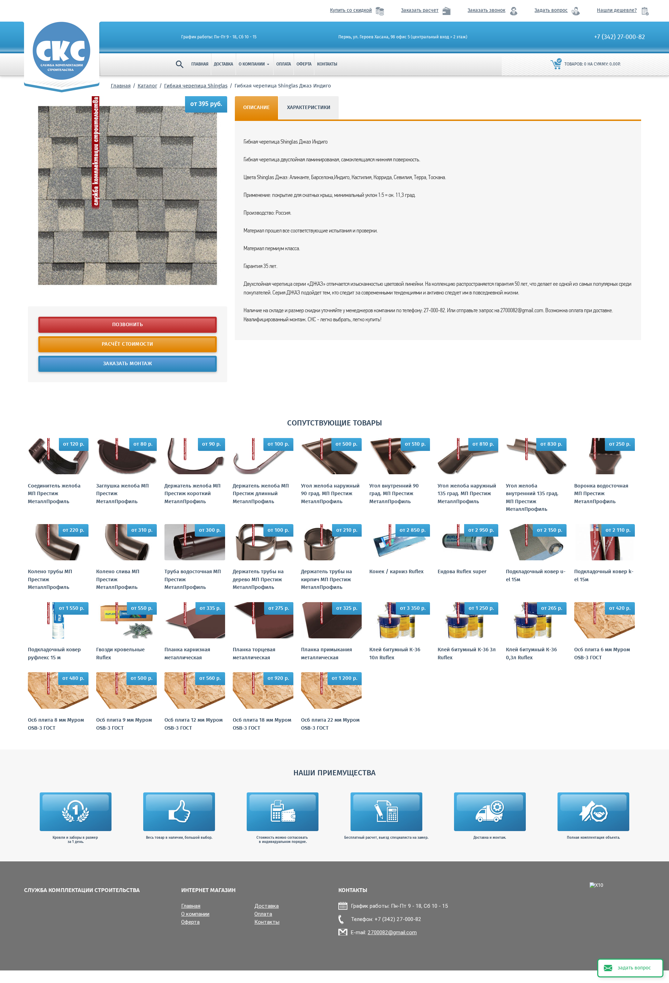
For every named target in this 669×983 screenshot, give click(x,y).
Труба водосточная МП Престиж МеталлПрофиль (192, 580)
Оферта (304, 64)
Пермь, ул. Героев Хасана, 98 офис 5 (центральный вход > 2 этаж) (402, 37)
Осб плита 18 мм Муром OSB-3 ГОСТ (262, 724)
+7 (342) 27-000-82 (619, 37)
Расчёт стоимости (127, 344)
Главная (199, 64)
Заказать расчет (419, 11)
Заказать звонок (486, 11)
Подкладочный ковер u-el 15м (536, 576)
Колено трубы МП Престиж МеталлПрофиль (50, 580)
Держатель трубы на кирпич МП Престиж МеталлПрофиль (326, 580)
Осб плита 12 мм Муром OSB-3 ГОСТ (193, 724)
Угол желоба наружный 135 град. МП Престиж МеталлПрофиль (467, 494)
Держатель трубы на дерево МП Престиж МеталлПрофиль (258, 580)
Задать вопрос (551, 11)
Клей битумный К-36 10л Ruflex (394, 654)
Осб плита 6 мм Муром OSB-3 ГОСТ (602, 654)
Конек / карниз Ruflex (396, 572)
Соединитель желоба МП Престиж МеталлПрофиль (54, 494)
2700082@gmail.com (392, 932)
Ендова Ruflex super (462, 572)
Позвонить (127, 325)
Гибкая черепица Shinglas (196, 86)
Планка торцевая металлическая (254, 654)
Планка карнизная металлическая (187, 654)
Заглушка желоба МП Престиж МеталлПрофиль (122, 494)
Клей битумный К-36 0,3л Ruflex (531, 654)
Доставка (223, 64)
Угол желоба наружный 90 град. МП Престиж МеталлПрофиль (330, 494)
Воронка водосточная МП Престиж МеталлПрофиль (601, 494)
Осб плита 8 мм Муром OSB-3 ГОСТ (56, 724)
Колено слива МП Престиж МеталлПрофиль (117, 580)
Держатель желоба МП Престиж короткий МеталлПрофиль (192, 494)
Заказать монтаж (127, 364)
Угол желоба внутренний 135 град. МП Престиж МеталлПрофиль (532, 498)
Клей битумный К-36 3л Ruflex (467, 654)
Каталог (147, 86)
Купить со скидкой (351, 11)
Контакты (327, 64)
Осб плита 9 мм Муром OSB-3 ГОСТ (124, 724)
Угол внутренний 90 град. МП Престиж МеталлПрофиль (394, 494)
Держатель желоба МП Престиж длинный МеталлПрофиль (261, 494)
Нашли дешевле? (617, 11)
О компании (255, 64)
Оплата (283, 64)
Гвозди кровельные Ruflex (120, 654)
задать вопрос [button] (634, 968)
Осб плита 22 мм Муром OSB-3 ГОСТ (330, 724)
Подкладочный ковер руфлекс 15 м (54, 654)
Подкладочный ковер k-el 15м (603, 576)
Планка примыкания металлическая (326, 654)
